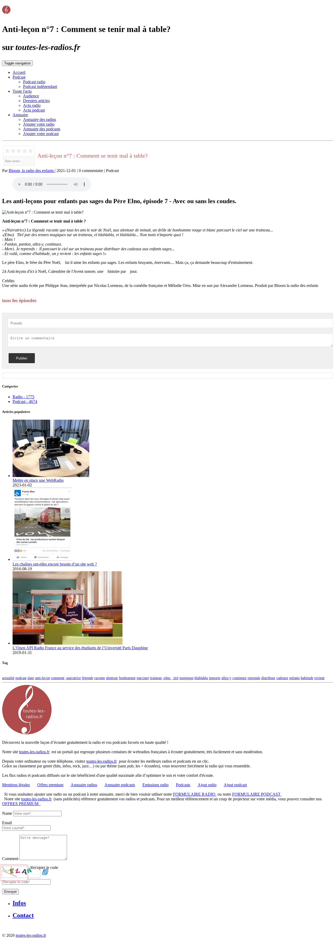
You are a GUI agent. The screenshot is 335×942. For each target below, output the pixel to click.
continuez (239, 678)
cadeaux (282, 678)
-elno (167, 678)
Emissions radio (155, 785)
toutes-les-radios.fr (34, 752)
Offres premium (50, 785)
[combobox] (26, 828)
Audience (31, 96)
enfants (294, 678)
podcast (20, 678)
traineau (156, 678)
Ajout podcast (235, 785)
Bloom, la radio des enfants (32, 170)
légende (87, 678)
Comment (10, 858)
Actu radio (32, 105)
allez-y (226, 678)
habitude (307, 678)
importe (214, 678)
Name (7, 813)
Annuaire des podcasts (41, 129)
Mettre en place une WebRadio (38, 480)
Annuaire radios (84, 785)
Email (7, 823)
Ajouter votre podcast (41, 133)
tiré (175, 678)
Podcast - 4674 (25, 401)
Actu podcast (34, 110)
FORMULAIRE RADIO (194, 794)
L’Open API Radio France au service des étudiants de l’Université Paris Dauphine (80, 648)
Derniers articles (36, 100)
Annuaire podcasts (119, 785)
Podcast (19, 77)
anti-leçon (42, 678)
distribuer (268, 678)
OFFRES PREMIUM (21, 803)
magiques (186, 678)
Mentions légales (16, 785)
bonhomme (127, 678)
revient (319, 678)
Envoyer (10, 892)
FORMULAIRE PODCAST (257, 794)
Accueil (19, 72)
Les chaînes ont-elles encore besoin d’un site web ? (55, 564)
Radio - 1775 (23, 397)
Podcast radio (34, 82)
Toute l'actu (22, 91)
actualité (8, 678)
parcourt (143, 678)
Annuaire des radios (39, 119)
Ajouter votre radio (38, 124)
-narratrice (73, 678)
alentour (112, 678)
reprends (254, 678)
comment (57, 678)
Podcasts (183, 785)
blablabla (201, 678)
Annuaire (20, 115)
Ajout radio (207, 785)
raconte (99, 678)
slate (30, 678)
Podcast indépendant (40, 86)
